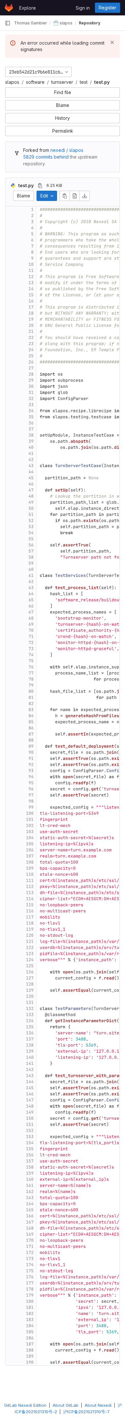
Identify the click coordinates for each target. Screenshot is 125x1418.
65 (31, 600)
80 (31, 691)
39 (31, 441)
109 (30, 868)
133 (30, 1014)
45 (31, 478)
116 (30, 911)
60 (31, 569)
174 (30, 1264)
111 (30, 880)
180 (30, 1301)
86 (31, 728)
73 (31, 648)
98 (31, 801)
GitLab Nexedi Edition (25, 1405)
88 (31, 740)
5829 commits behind (46, 157)
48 (31, 496)
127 (30, 978)
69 (31, 624)
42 (31, 459)
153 (30, 1136)
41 (31, 453)
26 (31, 362)
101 (30, 819)
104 (30, 837)
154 (30, 1142)
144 (30, 1081)
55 (31, 539)
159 (30, 1173)
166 (30, 1216)
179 (30, 1295)
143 (30, 1075)
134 (30, 1020)
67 (31, 612)
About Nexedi (98, 1405)
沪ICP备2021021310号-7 (86, 1411)
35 (31, 417)
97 (31, 795)
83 (31, 709)
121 (30, 941)
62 (31, 581)
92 (31, 764)
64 (31, 593)
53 (31, 526)
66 (31, 606)
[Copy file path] (40, 185)
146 (30, 1094)
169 (30, 1234)
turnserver (62, 82)
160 (30, 1179)
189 (30, 1356)
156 (30, 1155)
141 (30, 1063)
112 (30, 886)
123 (30, 953)
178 (30, 1289)
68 (31, 618)
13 (31, 282)
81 (31, 697)
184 (30, 1325)
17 (31, 307)
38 (31, 435)
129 (30, 990)
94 (31, 776)
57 (31, 551)
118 (30, 923)
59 (31, 563)
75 (31, 661)
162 (30, 1191)
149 (30, 1112)
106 (30, 850)
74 (31, 654)
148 (30, 1106)
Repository (89, 23)
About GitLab (66, 1405)
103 (30, 831)
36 (31, 423)
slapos (12, 82)
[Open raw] (75, 196)
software (35, 82)
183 (30, 1319)
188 (30, 1350)
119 (30, 929)
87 (31, 734)
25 (31, 356)
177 (30, 1283)
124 (30, 959)
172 (30, 1252)
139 (30, 1051)
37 (31, 429)
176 (30, 1277)
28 (31, 374)
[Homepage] (9, 8)
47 (31, 490)
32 (31, 398)
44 (31, 471)
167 (30, 1222)
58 (31, 557)
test (84, 82)
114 (30, 898)
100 (30, 813)
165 (30, 1210)
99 (31, 807)
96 (31, 789)
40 (31, 447)
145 (30, 1088)
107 (30, 856)
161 (30, 1185)
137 (30, 1039)
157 (30, 1161)
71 (31, 636)
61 (31, 575)
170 (30, 1240)
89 (31, 746)
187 (30, 1344)
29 (31, 380)
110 (30, 874)
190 (30, 1362)
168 (30, 1228)
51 (31, 514)
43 (31, 465)
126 (30, 972)
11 (31, 270)
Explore (27, 8)
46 (31, 484)
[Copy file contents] (65, 196)
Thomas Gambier (30, 23)
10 (31, 264)
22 (31, 337)
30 (31, 386)
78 (31, 679)
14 (31, 288)
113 (30, 892)
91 (31, 758)
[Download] (84, 196)
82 (31, 703)
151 (30, 1124)
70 (31, 630)
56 (31, 545)
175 (30, 1271)
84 (31, 715)
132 (30, 1008)
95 (31, 783)
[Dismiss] (112, 42)
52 (31, 520)
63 (31, 587)
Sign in (83, 8)
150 (30, 1118)
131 (30, 1002)
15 (31, 295)
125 (30, 966)
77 (31, 673)
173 (30, 1258)
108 (30, 862)
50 (31, 508)
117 (30, 917)
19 (31, 319)
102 (30, 825)
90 (31, 752)
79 (31, 685)
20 (31, 325)
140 (30, 1057)
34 (31, 410)
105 (30, 844)
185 (30, 1332)
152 (30, 1130)
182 (30, 1313)
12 (31, 276)
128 (30, 984)
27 (31, 368)
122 (30, 947)
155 (30, 1149)
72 (31, 642)
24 (31, 349)
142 (30, 1069)
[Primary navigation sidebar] (8, 23)
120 (30, 935)
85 (31, 722)
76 (31, 667)
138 (30, 1045)
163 (30, 1197)
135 (30, 1027)
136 (30, 1033)
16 (31, 301)
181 (30, 1307)
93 (31, 770)
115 (30, 905)
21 (31, 331)
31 (31, 392)
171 (30, 1246)
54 (31, 532)
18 (31, 313)
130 (30, 996)
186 (30, 1338)
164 (30, 1203)
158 (30, 1167)
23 (31, 343)
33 (31, 404)
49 (31, 502)
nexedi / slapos (66, 150)
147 (30, 1100)
